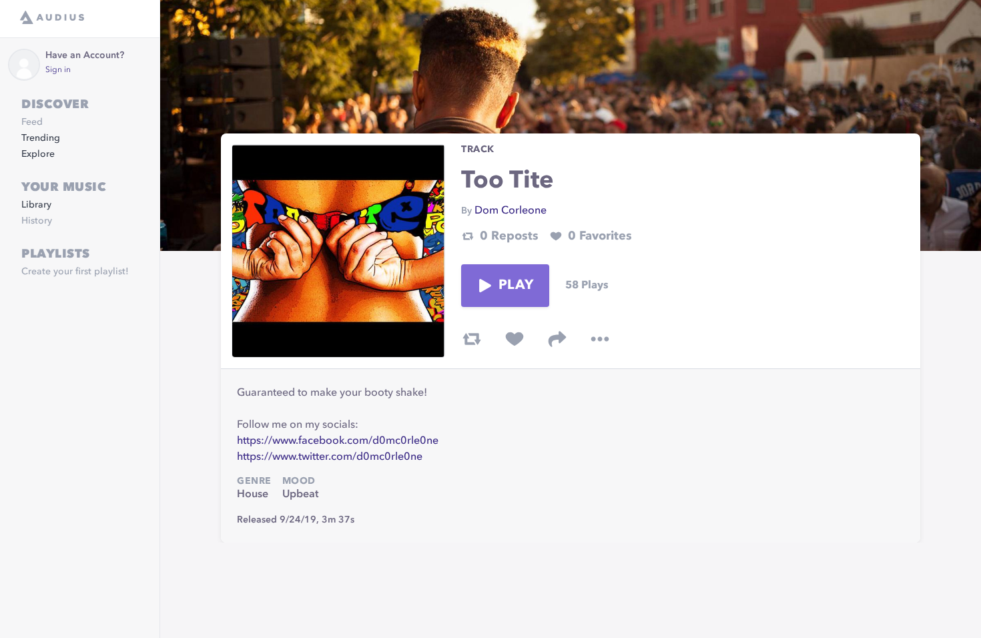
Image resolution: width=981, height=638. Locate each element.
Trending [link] (40, 138)
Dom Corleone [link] (510, 211)
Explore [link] (38, 154)
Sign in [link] (58, 70)
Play (516, 285)
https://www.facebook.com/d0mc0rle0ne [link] (337, 441)
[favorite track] (514, 339)
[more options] (600, 339)
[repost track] (471, 339)
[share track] (557, 339)
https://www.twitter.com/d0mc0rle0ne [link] (329, 457)
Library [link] (36, 205)
